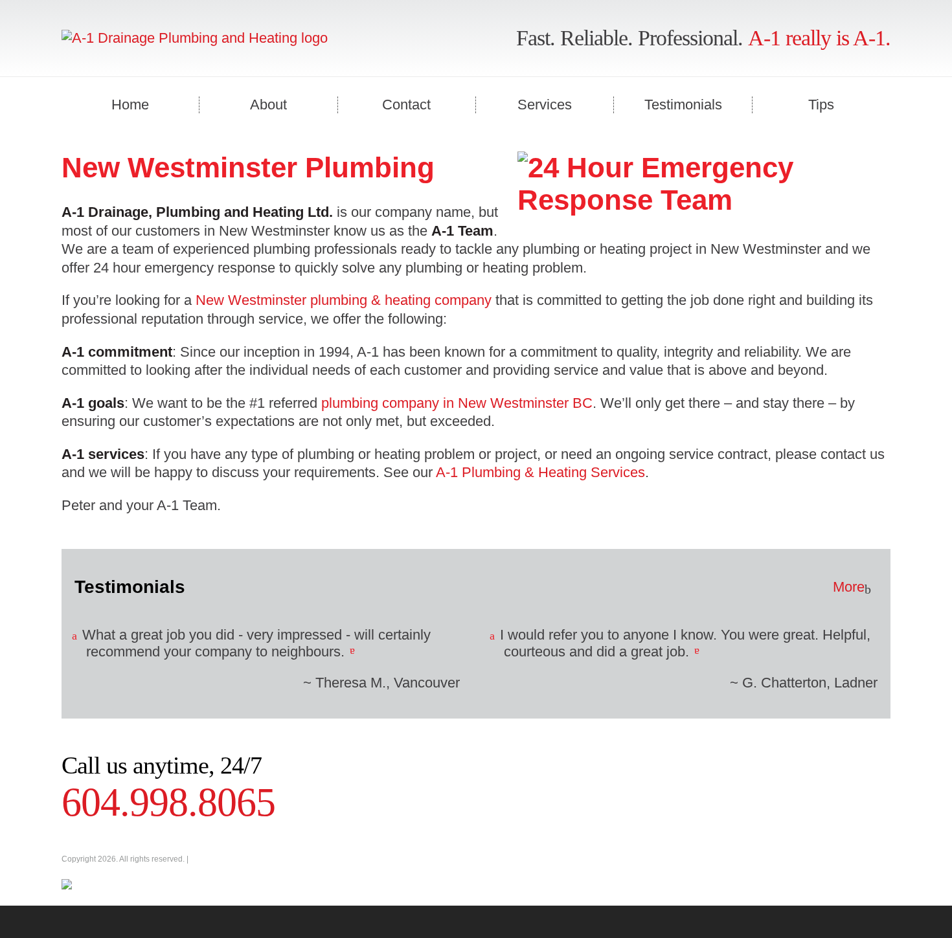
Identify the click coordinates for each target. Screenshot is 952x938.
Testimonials (683, 104)
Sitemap (205, 859)
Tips (821, 104)
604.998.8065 (168, 802)
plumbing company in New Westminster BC (457, 403)
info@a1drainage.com (265, 868)
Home (130, 104)
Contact (406, 104)
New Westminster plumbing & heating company (344, 300)
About (268, 104)
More (849, 587)
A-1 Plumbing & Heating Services (540, 472)
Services (544, 104)
